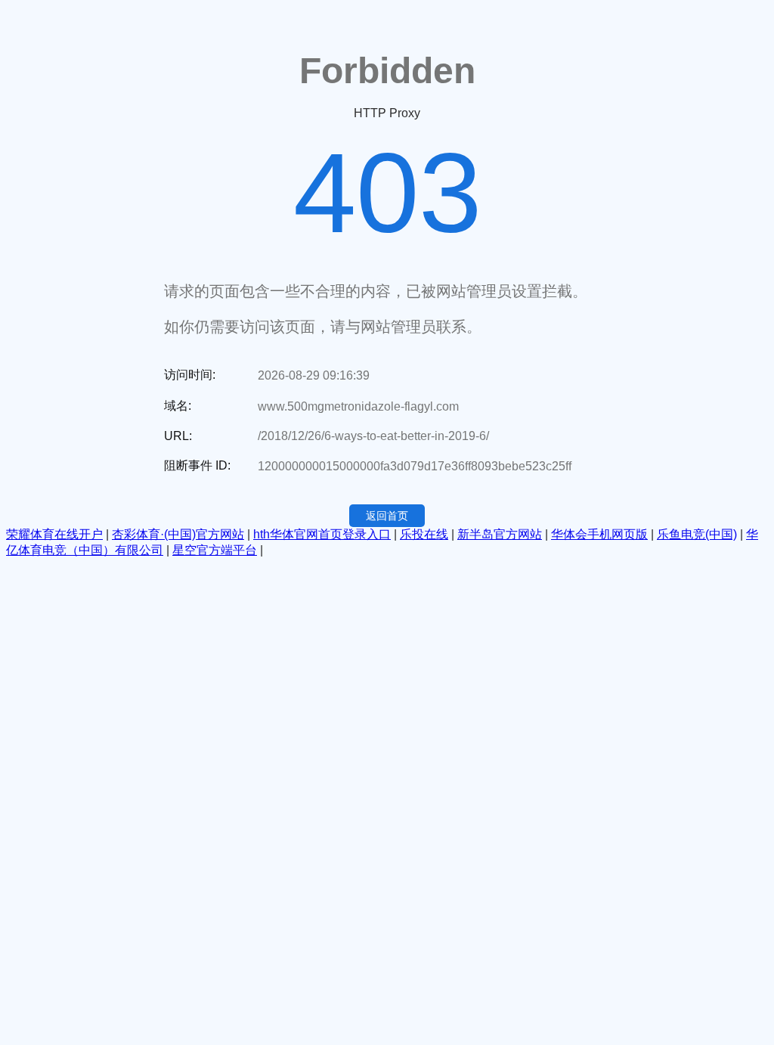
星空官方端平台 (214, 550)
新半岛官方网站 (499, 534)
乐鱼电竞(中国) (697, 534)
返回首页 (387, 516)
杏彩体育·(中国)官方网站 (178, 534)
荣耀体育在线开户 (54, 534)
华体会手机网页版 (599, 534)
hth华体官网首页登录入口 (322, 534)
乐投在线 (424, 534)
